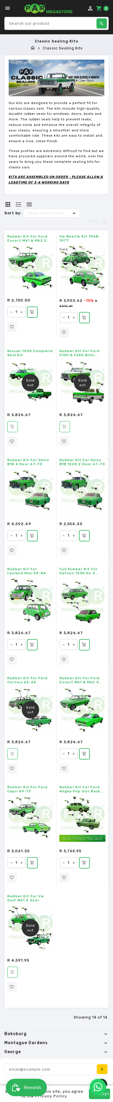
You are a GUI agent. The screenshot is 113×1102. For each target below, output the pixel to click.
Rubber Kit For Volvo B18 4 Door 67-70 (28, 462)
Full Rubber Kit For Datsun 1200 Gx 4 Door (78, 571)
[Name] (102, 1069)
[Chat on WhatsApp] (98, 1087)
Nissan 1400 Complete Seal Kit (30, 353)
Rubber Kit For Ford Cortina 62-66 (27, 680)
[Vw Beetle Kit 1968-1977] (82, 268)
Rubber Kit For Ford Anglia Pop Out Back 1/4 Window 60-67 (79, 789)
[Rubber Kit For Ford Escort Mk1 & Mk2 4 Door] (82, 709)
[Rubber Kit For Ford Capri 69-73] (30, 819)
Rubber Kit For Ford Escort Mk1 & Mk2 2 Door (27, 238)
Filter (94, 221)
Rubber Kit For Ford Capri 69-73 (27, 789)
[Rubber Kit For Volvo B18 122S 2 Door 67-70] (82, 491)
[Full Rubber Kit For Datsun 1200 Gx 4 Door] (82, 600)
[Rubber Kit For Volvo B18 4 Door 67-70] (30, 491)
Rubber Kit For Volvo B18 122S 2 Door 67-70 (82, 462)
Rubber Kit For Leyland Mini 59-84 (26, 571)
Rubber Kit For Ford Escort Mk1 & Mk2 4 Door (79, 680)
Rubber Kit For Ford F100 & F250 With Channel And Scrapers (81, 353)
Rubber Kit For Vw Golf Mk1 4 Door (25, 898)
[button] (12, 327)
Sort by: (13, 213)
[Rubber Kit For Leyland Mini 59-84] (30, 600)
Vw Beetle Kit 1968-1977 (79, 238)
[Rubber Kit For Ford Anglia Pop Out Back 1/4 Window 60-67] (82, 819)
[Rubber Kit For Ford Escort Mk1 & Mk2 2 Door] (30, 268)
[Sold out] (12, 426)
